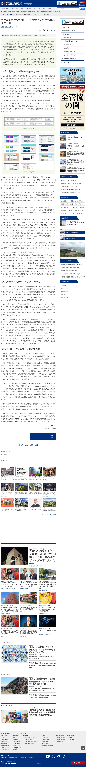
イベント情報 (47, 8)
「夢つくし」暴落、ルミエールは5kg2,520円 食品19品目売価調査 (47, 609)
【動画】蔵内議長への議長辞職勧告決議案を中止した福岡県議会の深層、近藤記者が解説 (42, 712)
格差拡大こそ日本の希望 (68, 180)
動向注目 (66, 48)
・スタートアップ (5, 749)
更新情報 (15, 749)
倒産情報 (28, 8)
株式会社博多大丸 (5, 613)
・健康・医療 (4, 743)
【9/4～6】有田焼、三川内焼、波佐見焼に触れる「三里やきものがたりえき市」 (42, 649)
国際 (22, 8)
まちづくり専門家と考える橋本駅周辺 (72, 213)
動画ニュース (16, 745)
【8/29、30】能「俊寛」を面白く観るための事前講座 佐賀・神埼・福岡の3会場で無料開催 (42, 665)
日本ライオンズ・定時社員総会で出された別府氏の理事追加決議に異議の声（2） (28, 632)
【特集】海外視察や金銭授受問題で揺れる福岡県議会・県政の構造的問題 (75, 154)
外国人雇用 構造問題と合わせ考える (72, 204)
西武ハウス (64, 288)
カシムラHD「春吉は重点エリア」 (71, 274)
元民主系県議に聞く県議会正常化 (71, 192)
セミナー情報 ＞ (6, 675)
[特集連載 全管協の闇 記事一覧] (72, 107)
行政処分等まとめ (69, 51)
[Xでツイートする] (51, 30)
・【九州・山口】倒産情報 (29, 737)
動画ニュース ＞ (6, 705)
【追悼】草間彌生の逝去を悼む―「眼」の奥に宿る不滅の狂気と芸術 (9, 632)
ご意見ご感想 (70, 739)
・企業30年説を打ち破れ (47, 745)
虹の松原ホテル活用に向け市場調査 (72, 201)
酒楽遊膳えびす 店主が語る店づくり (72, 210)
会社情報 (3, 757)
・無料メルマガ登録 (60, 737)
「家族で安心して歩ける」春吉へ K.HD (73, 277)
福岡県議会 (64, 291)
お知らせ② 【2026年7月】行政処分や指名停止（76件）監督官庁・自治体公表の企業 (28, 11)
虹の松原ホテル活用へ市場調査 (70, 189)
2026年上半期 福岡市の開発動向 (71, 267)
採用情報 (23, 757)
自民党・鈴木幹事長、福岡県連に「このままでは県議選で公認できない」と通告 (28, 584)
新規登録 (82, 2)
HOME (3, 14)
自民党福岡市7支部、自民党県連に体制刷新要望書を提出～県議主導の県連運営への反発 (76, 170)
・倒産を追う (45, 741)
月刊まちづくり (67, 34)
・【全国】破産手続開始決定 (29, 743)
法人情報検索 (28, 4)
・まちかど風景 (45, 739)
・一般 (2, 737)
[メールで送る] (55, 30)
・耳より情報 (45, 737)
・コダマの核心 (45, 743)
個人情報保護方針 (13, 757)
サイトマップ (32, 757)
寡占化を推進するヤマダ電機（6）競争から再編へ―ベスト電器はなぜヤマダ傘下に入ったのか (42, 557)
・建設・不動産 (4, 739)
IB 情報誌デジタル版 (68, 30)
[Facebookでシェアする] (47, 30)
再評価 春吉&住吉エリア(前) (69, 270)
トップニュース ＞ (7, 545)
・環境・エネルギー (5, 745)
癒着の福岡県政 (24, 588)
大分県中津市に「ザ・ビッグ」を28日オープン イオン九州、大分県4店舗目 (75, 147)
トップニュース (17, 747)
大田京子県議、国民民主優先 (70, 186)
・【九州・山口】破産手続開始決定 (31, 741)
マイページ (65, 62)
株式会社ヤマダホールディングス (38, 566)
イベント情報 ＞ (6, 643)
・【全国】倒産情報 (27, 739)
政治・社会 (15, 8)
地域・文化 (37, 8)
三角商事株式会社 (43, 613)
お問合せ (69, 737)
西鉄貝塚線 (64, 297)
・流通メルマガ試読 (60, 739)
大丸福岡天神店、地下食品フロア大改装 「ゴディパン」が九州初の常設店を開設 (9, 609)
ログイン (82, 4)
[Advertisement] (28, 530)
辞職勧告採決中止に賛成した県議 (71, 183)
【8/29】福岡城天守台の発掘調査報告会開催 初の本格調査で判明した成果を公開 (42, 681)
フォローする (13, 26)
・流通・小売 (4, 741)
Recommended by (46, 514)
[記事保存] (40, 30)
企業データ (67, 44)
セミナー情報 (16, 743)
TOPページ (65, 27)
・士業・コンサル (5, 747)
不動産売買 (67, 37)
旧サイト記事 (70, 735)
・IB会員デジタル (60, 741)
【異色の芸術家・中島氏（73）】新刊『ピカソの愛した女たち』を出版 (10, 584)
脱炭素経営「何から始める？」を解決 (72, 207)
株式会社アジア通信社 (44, 634)
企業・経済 (5, 8)
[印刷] (44, 30)
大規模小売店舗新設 (70, 55)
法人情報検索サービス (69, 58)
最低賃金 (63, 294)
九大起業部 (4, 26)
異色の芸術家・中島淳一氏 (8, 588)
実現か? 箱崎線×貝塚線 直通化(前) (71, 264)
